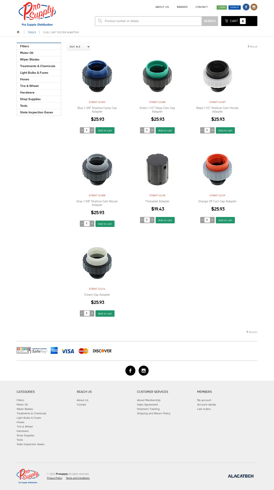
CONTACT (202, 7)
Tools (23, 105)
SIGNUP (234, 7)
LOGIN (221, 7)
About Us (82, 400)
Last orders (204, 409)
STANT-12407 (217, 102)
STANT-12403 (97, 102)
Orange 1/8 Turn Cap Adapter (217, 201)
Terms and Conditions (78, 478)
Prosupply (62, 474)
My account (204, 400)
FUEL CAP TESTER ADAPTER (61, 32)
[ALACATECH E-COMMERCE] (241, 477)
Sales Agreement (147, 404)
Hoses (24, 79)
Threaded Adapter (157, 201)
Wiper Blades (30, 59)
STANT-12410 (157, 195)
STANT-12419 (217, 195)
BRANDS (182, 7)
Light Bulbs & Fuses (34, 72)
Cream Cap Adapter (97, 294)
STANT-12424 (97, 288)
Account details (206, 404)
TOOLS (32, 32)
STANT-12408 (97, 195)
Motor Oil (26, 52)
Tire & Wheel (29, 86)
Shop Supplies (30, 99)
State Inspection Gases (36, 112)
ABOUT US (162, 7)
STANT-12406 (157, 102)
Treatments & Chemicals (37, 66)
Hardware (27, 92)
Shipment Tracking (148, 409)
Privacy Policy (54, 478)
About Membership (148, 400)
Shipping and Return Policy (153, 413)
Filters (24, 46)
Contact (81, 404)
